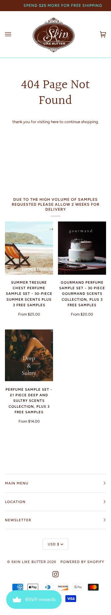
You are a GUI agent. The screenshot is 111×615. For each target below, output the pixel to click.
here (55, 121)
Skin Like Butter (28, 562)
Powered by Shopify (82, 562)
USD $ (53, 544)
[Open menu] (14, 34)
